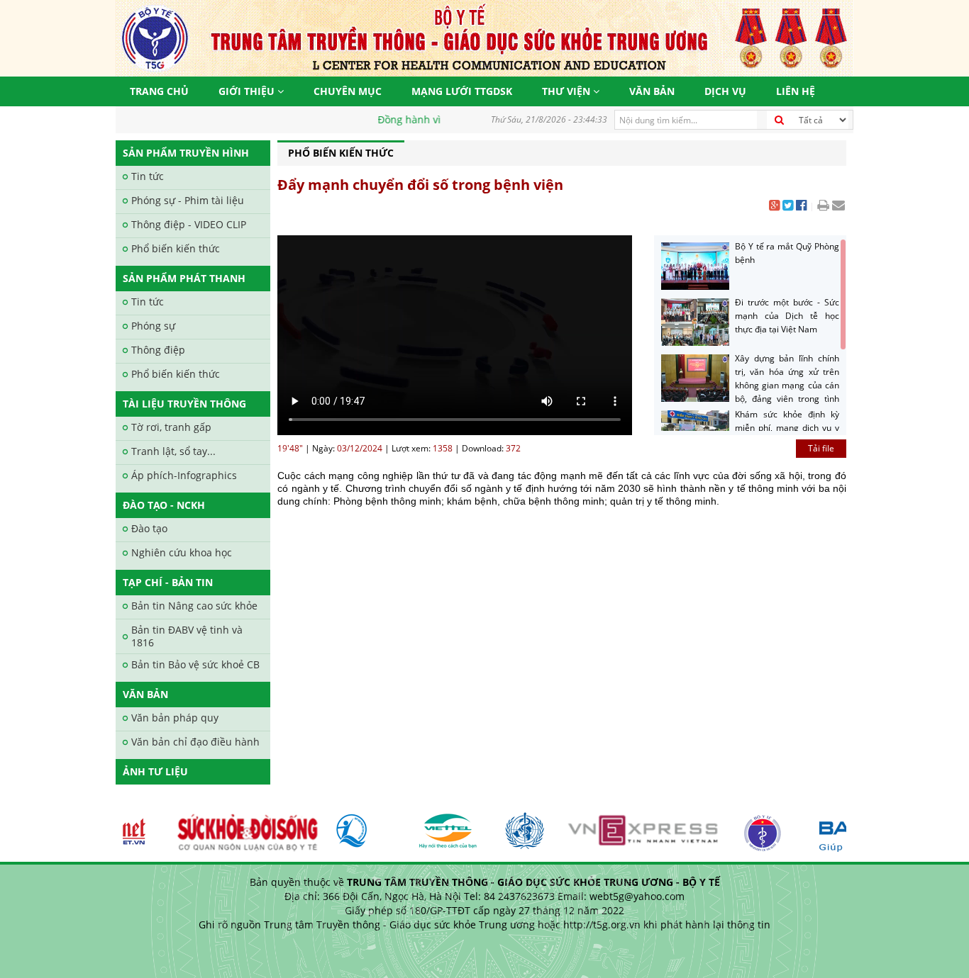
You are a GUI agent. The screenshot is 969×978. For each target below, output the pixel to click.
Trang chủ (159, 91)
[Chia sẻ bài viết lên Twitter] (787, 206)
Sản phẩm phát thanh (184, 278)
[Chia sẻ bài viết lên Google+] (774, 206)
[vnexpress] (636, 825)
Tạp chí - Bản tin (168, 582)
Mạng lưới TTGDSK (461, 91)
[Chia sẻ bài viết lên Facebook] (801, 206)
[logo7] (359, 825)
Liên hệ (795, 91)
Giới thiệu (247, 91)
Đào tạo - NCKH (164, 505)
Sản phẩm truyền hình (186, 152)
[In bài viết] (823, 206)
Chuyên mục (348, 91)
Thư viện (567, 91)
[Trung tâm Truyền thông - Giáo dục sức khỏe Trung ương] (484, 37)
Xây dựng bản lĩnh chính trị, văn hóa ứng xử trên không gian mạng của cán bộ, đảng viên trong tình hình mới (748, 385)
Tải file (821, 448)
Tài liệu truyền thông (184, 403)
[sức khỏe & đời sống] (238, 825)
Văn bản (652, 91)
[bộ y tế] (755, 825)
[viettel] (441, 825)
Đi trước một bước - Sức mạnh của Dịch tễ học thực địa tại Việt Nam (787, 315)
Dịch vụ (725, 91)
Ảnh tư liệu (155, 771)
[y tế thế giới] (517, 825)
